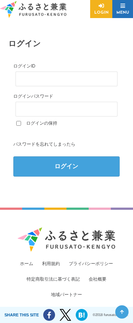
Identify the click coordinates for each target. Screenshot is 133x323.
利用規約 (51, 263)
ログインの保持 (41, 123)
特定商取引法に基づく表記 (53, 279)
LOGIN (101, 13)
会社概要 (97, 279)
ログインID (24, 66)
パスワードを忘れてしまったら (44, 144)
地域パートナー (66, 294)
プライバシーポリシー (91, 263)
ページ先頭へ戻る (122, 312)
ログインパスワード (33, 96)
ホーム (26, 263)
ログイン (66, 166)
